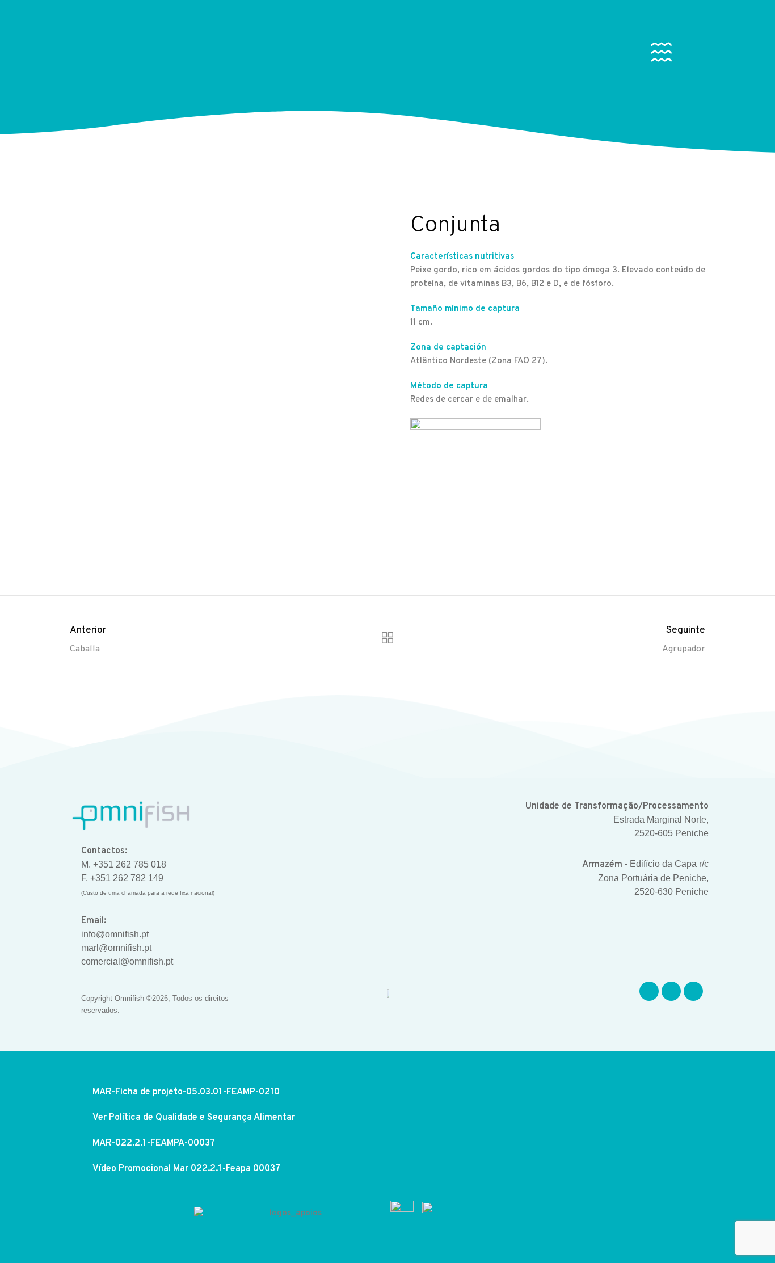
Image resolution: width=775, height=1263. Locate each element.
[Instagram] (671, 991)
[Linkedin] (693, 991)
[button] (661, 54)
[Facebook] (649, 991)
